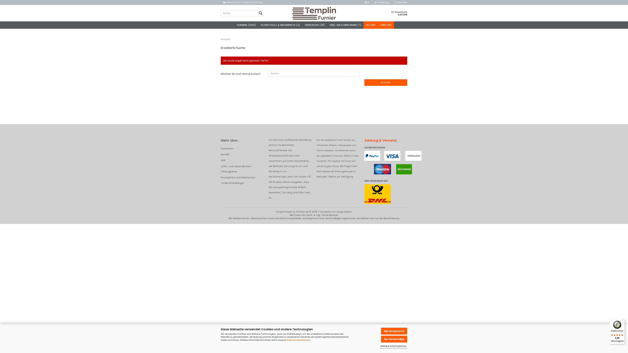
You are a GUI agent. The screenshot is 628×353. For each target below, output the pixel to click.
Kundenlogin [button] (383, 2)
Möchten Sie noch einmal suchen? (241, 74)
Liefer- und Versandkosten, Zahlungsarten (236, 169)
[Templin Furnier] (314, 13)
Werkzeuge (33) (315, 25)
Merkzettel (402, 2)
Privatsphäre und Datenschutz (238, 177)
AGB (223, 160)
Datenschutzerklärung (298, 340)
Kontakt (225, 154)
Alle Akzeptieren (394, 331)
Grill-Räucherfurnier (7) (345, 25)
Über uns (386, 25)
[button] (367, 2)
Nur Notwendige (394, 339)
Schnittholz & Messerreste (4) (280, 25)
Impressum (227, 148)
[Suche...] (261, 13)
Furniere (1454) (246, 25)
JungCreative (344, 211)
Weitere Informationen (393, 346)
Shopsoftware (284, 211)
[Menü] (623, 321)
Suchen (370, 25)
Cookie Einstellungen (232, 183)
